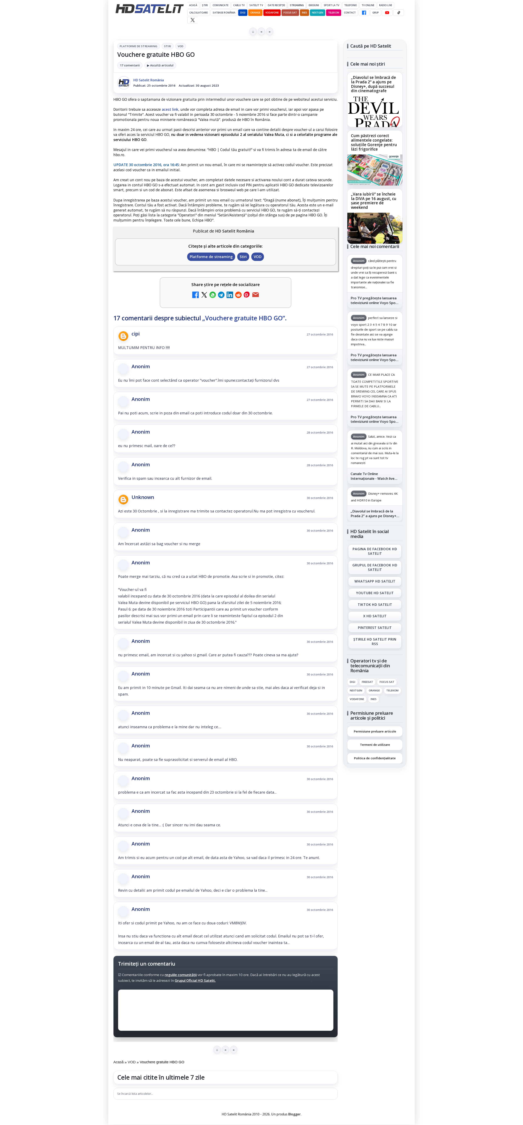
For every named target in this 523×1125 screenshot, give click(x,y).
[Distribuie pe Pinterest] (247, 295)
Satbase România (224, 12)
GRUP (375, 12)
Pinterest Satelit (375, 628)
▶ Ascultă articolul (160, 65)
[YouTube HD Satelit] (387, 12)
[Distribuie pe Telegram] (221, 295)
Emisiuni (314, 5)
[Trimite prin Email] (255, 295)
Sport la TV (331, 5)
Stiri (167, 46)
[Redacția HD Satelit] (124, 82)
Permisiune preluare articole (375, 731)
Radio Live (385, 5)
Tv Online (368, 5)
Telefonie (350, 5)
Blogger (294, 1114)
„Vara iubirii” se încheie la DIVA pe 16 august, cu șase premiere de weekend (373, 201)
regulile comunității (181, 974)
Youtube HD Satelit (375, 593)
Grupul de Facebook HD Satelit (374, 567)
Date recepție (276, 5)
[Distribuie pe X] (204, 295)
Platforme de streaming (139, 46)
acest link (170, 109)
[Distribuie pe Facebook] (195, 295)
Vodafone (272, 12)
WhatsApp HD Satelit (375, 581)
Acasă (193, 5)
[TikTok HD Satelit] (398, 12)
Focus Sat (290, 12)
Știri (205, 5)
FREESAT (367, 682)
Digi (352, 682)
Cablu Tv (239, 5)
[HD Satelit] (149, 8)
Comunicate (220, 5)
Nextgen (317, 12)
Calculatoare (198, 12)
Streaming (297, 5)
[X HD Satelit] (192, 20)
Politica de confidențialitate (375, 758)
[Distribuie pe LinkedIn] (230, 295)
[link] (375, 99)
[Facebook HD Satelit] (364, 12)
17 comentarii (130, 65)
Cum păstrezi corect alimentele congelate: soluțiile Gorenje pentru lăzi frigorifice (374, 143)
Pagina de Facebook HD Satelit (375, 551)
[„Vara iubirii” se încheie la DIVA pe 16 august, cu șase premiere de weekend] (374, 228)
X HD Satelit (375, 616)
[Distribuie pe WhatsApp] (212, 295)
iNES (304, 12)
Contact (350, 12)
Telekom (333, 12)
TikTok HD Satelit (375, 604)
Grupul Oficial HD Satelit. (195, 980)
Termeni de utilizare (375, 745)
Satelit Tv (256, 5)
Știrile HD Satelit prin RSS (374, 641)
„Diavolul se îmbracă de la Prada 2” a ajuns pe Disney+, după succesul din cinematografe (373, 84)
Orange (255, 12)
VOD (180, 46)
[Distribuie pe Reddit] (238, 295)
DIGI (242, 12)
